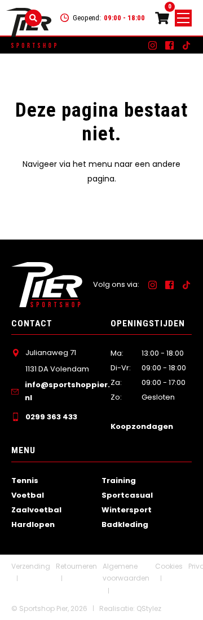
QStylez (148, 608)
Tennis (24, 480)
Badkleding (125, 524)
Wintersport (127, 509)
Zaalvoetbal (36, 509)
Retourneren (76, 566)
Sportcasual (127, 495)
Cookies (169, 566)
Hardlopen (33, 524)
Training (119, 480)
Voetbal (27, 495)
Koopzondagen (142, 426)
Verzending (30, 566)
